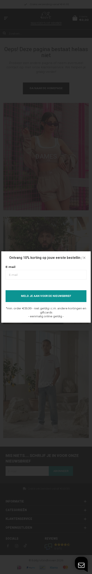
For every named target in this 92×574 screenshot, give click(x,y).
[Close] (84, 257)
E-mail (10, 267)
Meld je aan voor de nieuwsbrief (46, 296)
